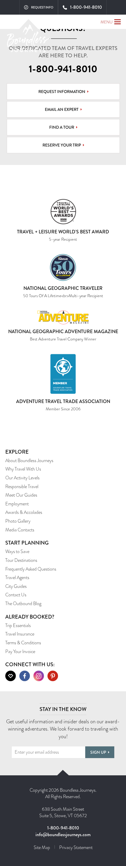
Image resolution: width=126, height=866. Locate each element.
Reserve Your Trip (61, 145)
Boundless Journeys (29, 40)
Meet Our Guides (21, 495)
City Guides (16, 586)
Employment (17, 503)
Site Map (42, 847)
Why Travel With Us (23, 469)
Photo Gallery (17, 521)
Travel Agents (17, 577)
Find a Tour (61, 127)
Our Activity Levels (22, 477)
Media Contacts (19, 529)
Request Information (61, 91)
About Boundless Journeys (29, 460)
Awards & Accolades (23, 512)
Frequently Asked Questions (30, 569)
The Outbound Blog (23, 603)
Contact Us (15, 594)
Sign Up (98, 752)
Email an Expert (62, 109)
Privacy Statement (76, 847)
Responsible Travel (21, 486)
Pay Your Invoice (20, 651)
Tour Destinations (21, 560)
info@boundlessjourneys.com (63, 834)
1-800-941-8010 (63, 69)
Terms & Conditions (23, 642)
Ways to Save (17, 551)
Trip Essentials (18, 625)
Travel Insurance (19, 634)
